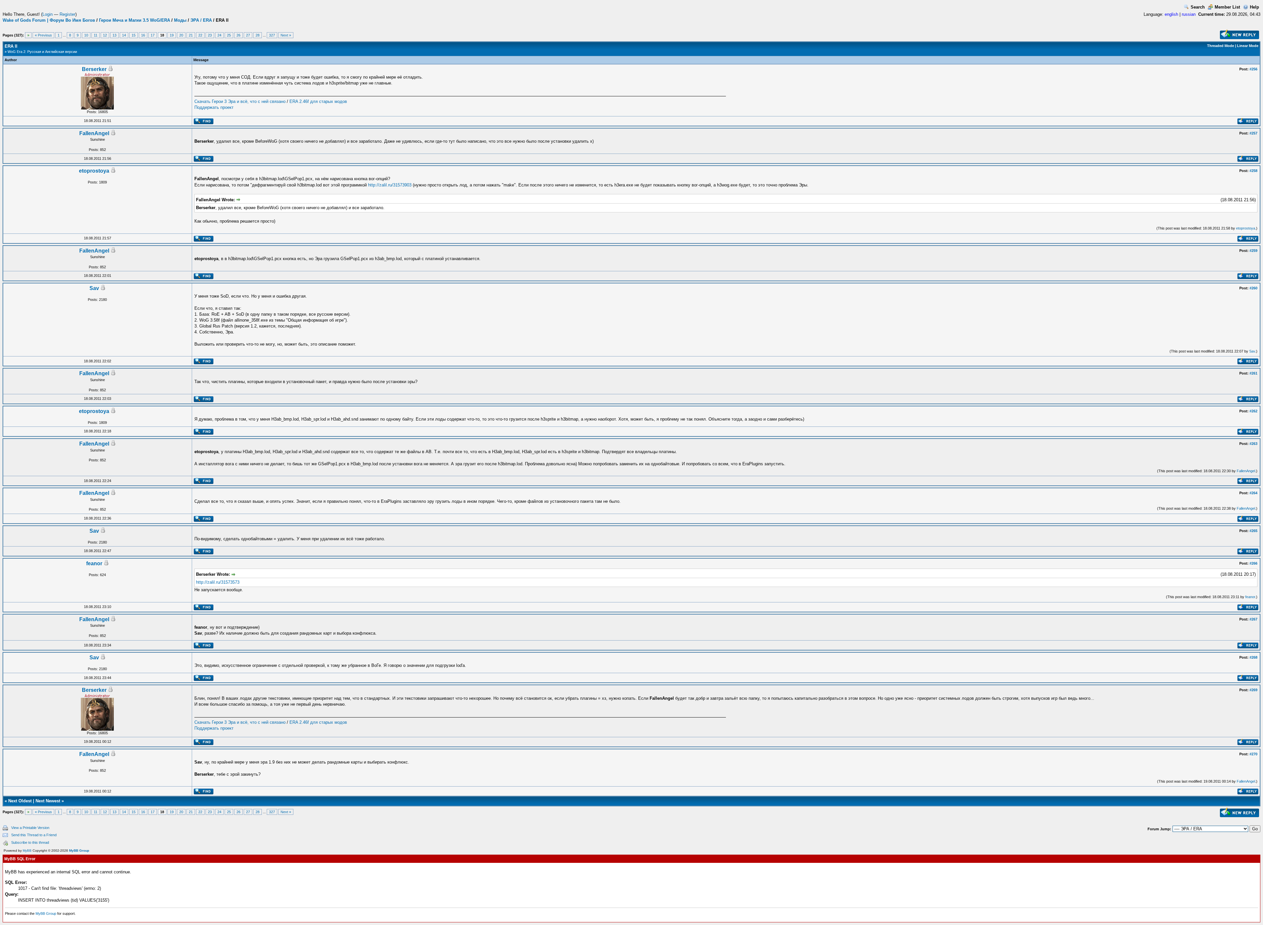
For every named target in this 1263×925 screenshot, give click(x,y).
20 (181, 35)
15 (134, 35)
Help (1254, 7)
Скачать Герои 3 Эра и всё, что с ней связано (239, 101)
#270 (1253, 754)
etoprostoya (94, 171)
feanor (94, 563)
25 (229, 35)
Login (47, 14)
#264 (1253, 493)
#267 (1253, 619)
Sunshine (97, 139)
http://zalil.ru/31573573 (217, 582)
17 (153, 35)
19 (172, 35)
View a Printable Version (30, 828)
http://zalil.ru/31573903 (389, 185)
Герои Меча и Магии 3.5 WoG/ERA (134, 20)
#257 (1253, 133)
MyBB (27, 850)
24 (219, 35)
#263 (1253, 444)
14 (124, 35)
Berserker (94, 69)
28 (258, 35)
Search (1198, 7)
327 (272, 35)
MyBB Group (79, 850)
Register (67, 14)
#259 (1253, 251)
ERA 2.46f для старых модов (318, 101)
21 (191, 35)
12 (105, 35)
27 (248, 35)
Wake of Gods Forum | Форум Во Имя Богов (49, 20)
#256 (1253, 69)
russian (1189, 14)
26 (238, 35)
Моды (180, 20)
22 (200, 35)
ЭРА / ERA (201, 20)
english (1171, 14)
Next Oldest (20, 800)
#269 (1253, 690)
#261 (1253, 373)
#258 (1253, 171)
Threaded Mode (1220, 46)
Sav (94, 288)
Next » (286, 35)
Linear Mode (1247, 46)
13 (114, 35)
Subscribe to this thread (30, 842)
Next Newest (48, 800)
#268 (1253, 657)
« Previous (43, 35)
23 (210, 35)
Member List (1227, 7)
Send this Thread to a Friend (34, 835)
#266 (1253, 563)
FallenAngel (94, 133)
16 (143, 35)
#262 (1253, 411)
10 (86, 35)
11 (95, 35)
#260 (1253, 288)
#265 (1253, 531)
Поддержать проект (214, 107)
